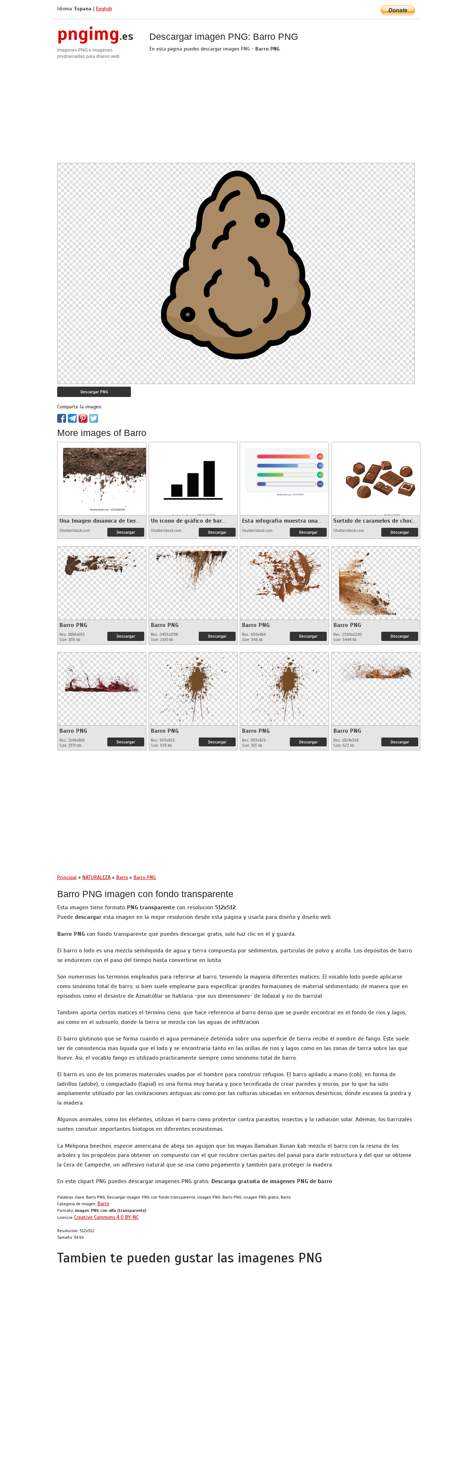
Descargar (126, 532)
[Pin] (83, 418)
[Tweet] (93, 418)
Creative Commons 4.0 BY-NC (106, 1217)
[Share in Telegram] (72, 418)
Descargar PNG (94, 391)
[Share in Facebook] (61, 418)
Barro (103, 1203)
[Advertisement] (236, 111)
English (104, 9)
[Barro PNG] (102, 561)
